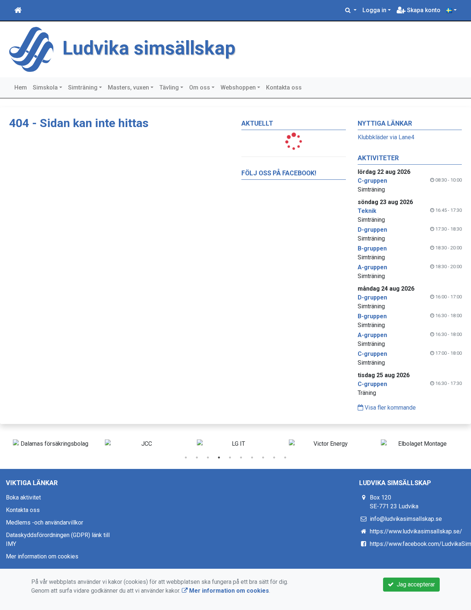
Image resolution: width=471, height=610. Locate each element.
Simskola (45, 87)
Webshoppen (238, 87)
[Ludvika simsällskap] (31, 48)
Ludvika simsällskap (149, 48)
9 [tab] (274, 457)
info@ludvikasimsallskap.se (406, 518)
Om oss (199, 87)
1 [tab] (186, 457)
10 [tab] (285, 457)
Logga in (374, 10)
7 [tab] (252, 457)
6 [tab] (241, 457)
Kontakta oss (284, 87)
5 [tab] (230, 457)
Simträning (83, 87)
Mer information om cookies (42, 556)
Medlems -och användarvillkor (44, 522)
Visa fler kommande (389, 407)
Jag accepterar (414, 584)
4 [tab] (219, 457)
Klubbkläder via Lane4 (386, 137)
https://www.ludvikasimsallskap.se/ (416, 531)
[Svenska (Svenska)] (451, 10)
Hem (20, 87)
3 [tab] (208, 457)
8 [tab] (263, 457)
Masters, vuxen (128, 87)
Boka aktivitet (23, 497)
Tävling (169, 87)
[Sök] (351, 10)
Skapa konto (423, 10)
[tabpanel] (51, 444)
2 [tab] (197, 457)
